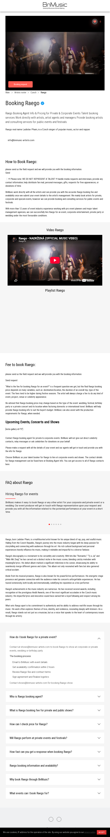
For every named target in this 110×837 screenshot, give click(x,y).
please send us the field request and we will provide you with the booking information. (43, 171)
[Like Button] (95, 21)
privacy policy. (90, 832)
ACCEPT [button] (102, 832)
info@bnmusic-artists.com (21, 140)
